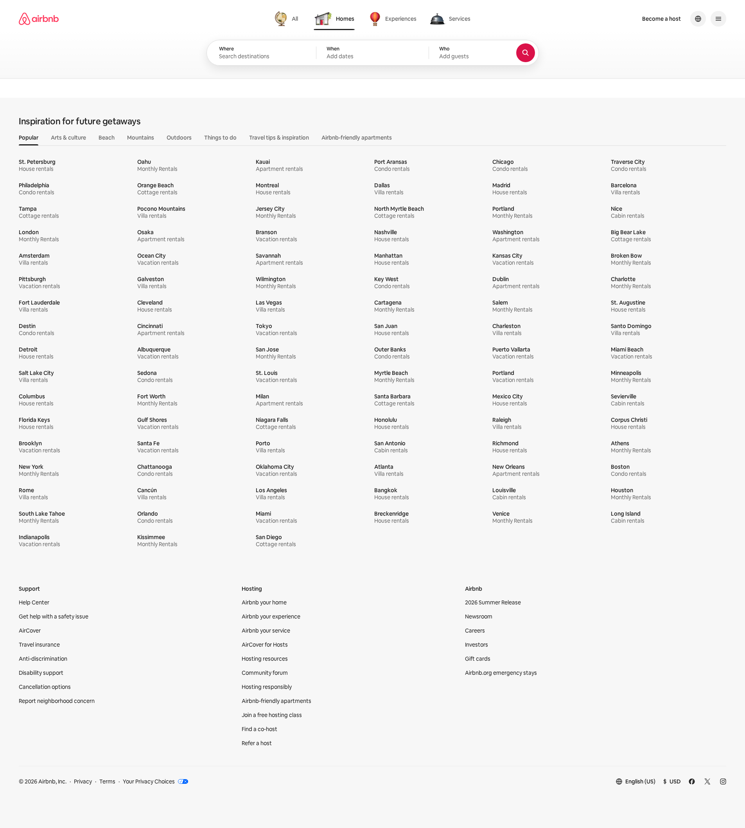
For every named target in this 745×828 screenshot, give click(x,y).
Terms (107, 781)
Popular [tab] (28, 137)
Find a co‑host (259, 729)
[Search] (525, 52)
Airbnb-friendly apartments (276, 700)
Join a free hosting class (272, 715)
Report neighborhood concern (57, 700)
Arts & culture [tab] (68, 137)
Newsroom (478, 616)
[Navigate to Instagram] (723, 781)
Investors (476, 644)
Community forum (265, 672)
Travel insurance (39, 644)
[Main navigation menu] (718, 19)
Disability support (41, 672)
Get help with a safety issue (53, 616)
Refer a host (257, 743)
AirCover (30, 630)
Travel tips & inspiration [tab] (279, 137)
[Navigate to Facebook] (692, 781)
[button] (372, 53)
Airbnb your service (266, 630)
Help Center (34, 602)
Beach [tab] (107, 137)
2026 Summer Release (493, 602)
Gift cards (477, 658)
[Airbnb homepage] (39, 18)
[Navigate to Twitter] (707, 781)
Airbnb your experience (271, 616)
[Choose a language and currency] (698, 19)
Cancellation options (45, 686)
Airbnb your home (264, 602)
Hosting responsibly (267, 686)
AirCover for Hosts (265, 644)
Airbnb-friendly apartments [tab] (356, 137)
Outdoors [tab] (179, 137)
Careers (475, 630)
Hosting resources (265, 658)
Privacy (83, 781)
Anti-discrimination (43, 658)
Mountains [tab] (140, 137)
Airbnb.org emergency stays (501, 672)
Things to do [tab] (220, 137)
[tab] (287, 19)
